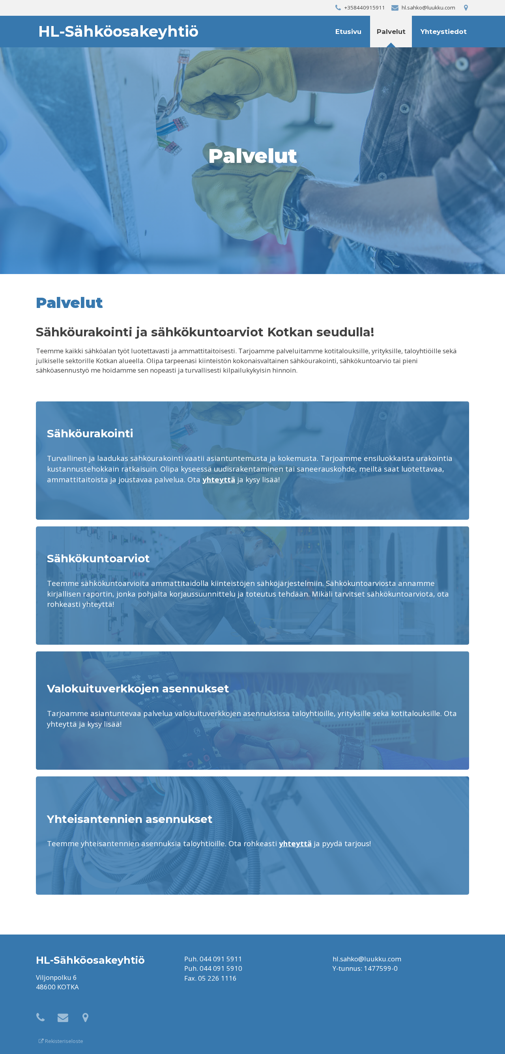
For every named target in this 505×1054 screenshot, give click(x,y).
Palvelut (391, 31)
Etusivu (348, 31)
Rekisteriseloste (63, 1041)
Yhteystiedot (444, 31)
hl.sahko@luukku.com (367, 958)
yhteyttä (218, 479)
